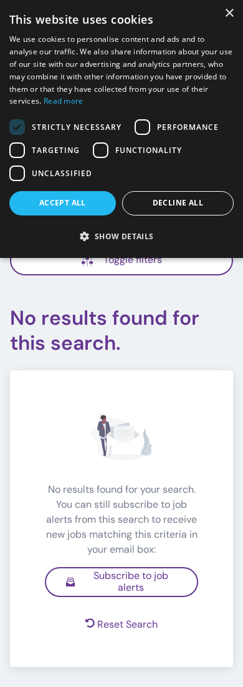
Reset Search (127, 624)
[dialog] (121, 129)
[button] (121, 236)
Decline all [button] (178, 202)
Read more (63, 101)
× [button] (229, 13)
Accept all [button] (62, 202)
